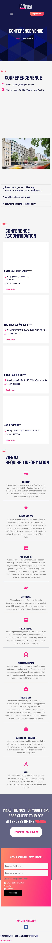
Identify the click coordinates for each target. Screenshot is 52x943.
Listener (10, 889)
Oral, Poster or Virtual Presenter (14, 884)
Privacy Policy (6, 940)
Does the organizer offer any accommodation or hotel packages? (23, 188)
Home (18, 39)
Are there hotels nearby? (17, 197)
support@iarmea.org (26, 920)
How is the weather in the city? (20, 204)
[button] (12, 14)
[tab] (26, 189)
